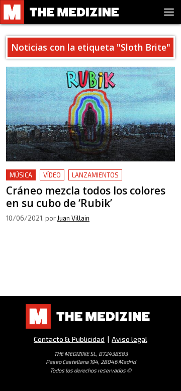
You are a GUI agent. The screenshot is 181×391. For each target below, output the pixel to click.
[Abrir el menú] (169, 12)
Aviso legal (129, 339)
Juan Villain (73, 218)
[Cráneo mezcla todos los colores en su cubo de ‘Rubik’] (90, 114)
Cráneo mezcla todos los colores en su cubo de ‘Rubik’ (86, 181)
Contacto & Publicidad (69, 339)
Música (21, 175)
